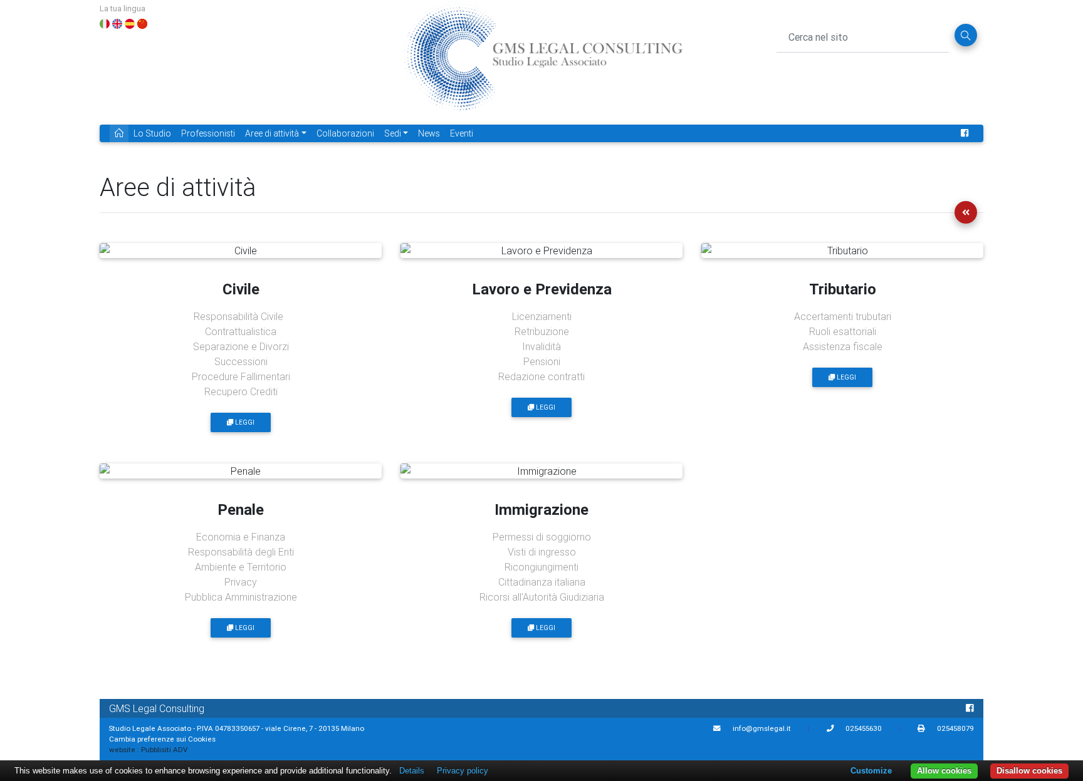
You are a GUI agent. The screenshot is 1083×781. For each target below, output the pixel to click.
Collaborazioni (345, 133)
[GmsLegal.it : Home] (542, 61)
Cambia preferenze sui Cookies (162, 738)
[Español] (130, 22)
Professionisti (208, 133)
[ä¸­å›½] (142, 22)
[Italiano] (105, 22)
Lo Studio (152, 133)
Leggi (243, 422)
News (429, 133)
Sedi (392, 133)
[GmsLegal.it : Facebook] (964, 133)
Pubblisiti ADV (164, 749)
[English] (117, 22)
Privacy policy (462, 770)
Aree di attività (272, 133)
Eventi (461, 133)
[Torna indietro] (966, 212)
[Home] (119, 133)
